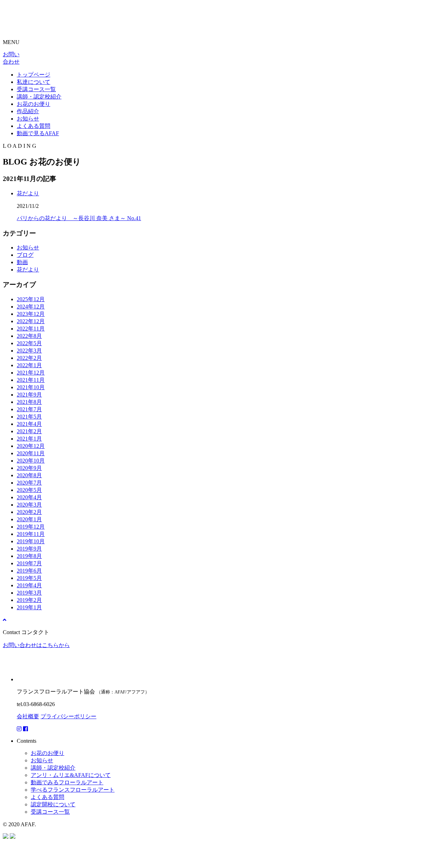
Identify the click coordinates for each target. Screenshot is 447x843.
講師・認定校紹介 (39, 97)
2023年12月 (31, 314)
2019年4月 (29, 585)
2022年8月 (29, 336)
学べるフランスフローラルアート (73, 790)
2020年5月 (29, 490)
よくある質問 (33, 126)
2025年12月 (31, 299)
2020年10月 (31, 461)
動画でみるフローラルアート (67, 782)
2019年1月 (29, 607)
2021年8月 (29, 402)
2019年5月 (29, 578)
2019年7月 (29, 563)
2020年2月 (29, 512)
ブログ (25, 255)
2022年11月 (31, 329)
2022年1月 (29, 365)
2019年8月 (29, 556)
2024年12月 (31, 307)
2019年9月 (29, 549)
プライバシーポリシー (68, 716)
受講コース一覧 (36, 89)
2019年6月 (29, 571)
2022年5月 (29, 343)
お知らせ (28, 119)
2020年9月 (29, 468)
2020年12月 (31, 446)
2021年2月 (29, 431)
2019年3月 (29, 593)
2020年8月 (29, 475)
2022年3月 (29, 351)
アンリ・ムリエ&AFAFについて (71, 775)
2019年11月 (31, 534)
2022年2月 (29, 358)
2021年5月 (29, 417)
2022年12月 (31, 321)
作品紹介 (28, 111)
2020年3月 (29, 505)
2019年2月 (29, 600)
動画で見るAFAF (38, 133)
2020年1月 (29, 519)
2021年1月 (29, 439)
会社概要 (28, 716)
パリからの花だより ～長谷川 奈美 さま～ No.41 (79, 218)
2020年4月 (29, 497)
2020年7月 (29, 483)
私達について (33, 82)
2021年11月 (31, 380)
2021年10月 (31, 387)
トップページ (33, 75)
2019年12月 (31, 527)
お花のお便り (33, 104)
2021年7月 (29, 409)
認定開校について (53, 804)
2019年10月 (31, 541)
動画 (22, 262)
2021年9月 (29, 395)
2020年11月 (31, 453)
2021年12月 (31, 373)
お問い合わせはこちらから (36, 645)
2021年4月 (29, 424)
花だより (28, 193)
